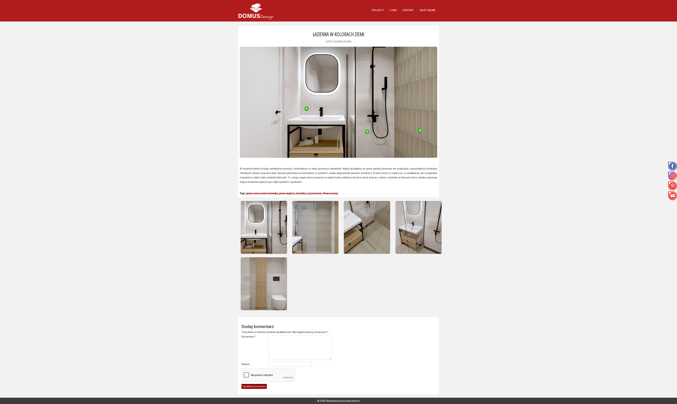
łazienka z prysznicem (309, 193)
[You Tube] (672, 195)
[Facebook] (672, 165)
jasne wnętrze (287, 193)
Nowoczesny (330, 193)
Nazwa (245, 364)
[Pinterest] (672, 185)
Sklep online (427, 10)
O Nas (393, 10)
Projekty (378, 10)
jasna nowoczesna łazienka (262, 193)
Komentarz (249, 336)
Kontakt (408, 10)
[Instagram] (672, 175)
